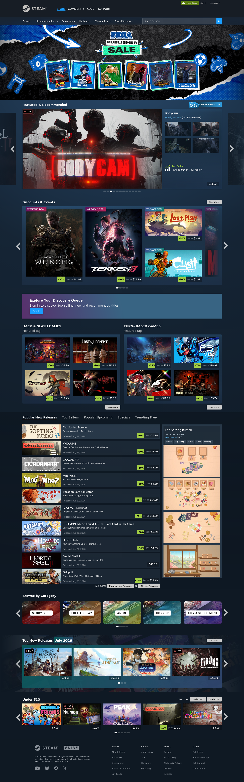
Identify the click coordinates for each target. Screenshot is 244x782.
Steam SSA (117, 757)
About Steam (118, 752)
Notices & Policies (173, 763)
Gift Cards (117, 774)
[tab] (39, 417)
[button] (28, 21)
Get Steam (198, 752)
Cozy (199, 441)
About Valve (147, 752)
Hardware (146, 763)
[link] (192, 184)
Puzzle (190, 441)
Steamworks (118, 763)
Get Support (199, 763)
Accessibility (170, 757)
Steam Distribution (121, 768)
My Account (199, 768)
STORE (61, 8)
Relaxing (207, 441)
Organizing (179, 441)
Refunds (168, 774)
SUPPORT (104, 8)
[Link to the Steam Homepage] (34, 11)
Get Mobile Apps (201, 757)
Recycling (146, 768)
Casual (169, 441)
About (91, 8)
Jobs (143, 757)
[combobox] (179, 21)
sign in (203, 3)
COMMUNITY (76, 8)
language (214, 3)
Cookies (168, 768)
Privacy (167, 752)
